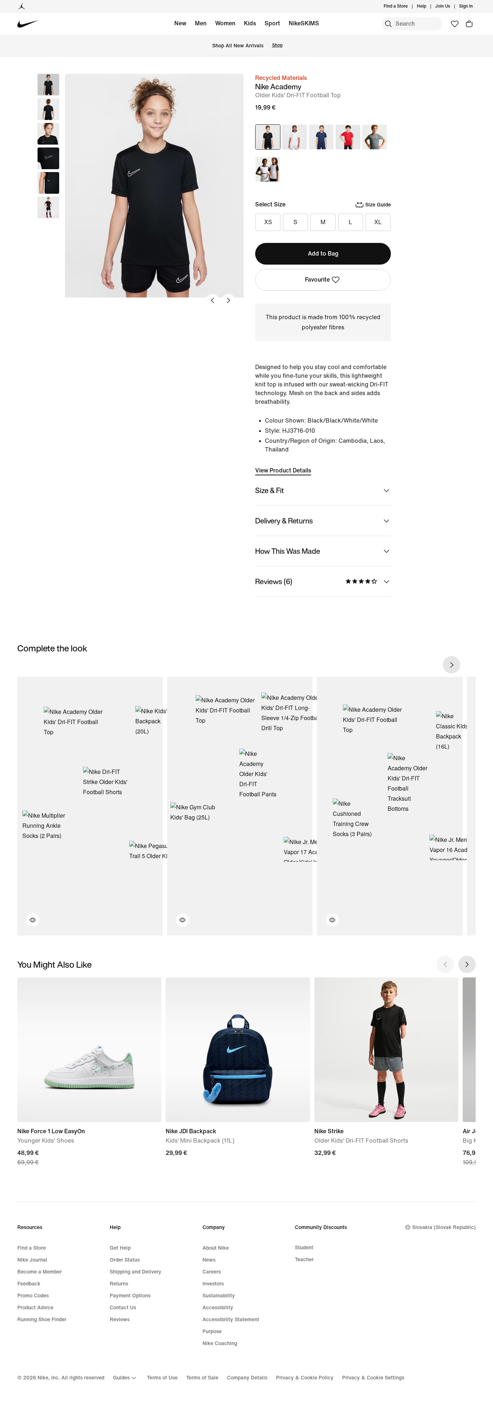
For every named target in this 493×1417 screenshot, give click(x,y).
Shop (277, 45)
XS (268, 222)
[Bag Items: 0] (469, 23)
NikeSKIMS (304, 23)
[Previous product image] (212, 300)
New (180, 23)
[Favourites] (454, 23)
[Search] (388, 23)
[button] (48, 109)
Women (225, 23)
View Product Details (283, 470)
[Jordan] (21, 6)
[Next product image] (228, 300)
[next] (451, 664)
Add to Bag (323, 254)
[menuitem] (428, 6)
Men (200, 23)
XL (378, 222)
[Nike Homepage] (28, 24)
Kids (250, 23)
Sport (272, 23)
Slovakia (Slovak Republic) (444, 1227)
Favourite (317, 280)
